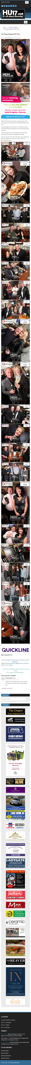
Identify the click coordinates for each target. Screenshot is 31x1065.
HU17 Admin (8, 37)
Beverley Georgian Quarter (22, 660)
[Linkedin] (9, 6)
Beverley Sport (5, 1053)
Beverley (21, 663)
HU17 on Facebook (6, 1022)
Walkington (15, 661)
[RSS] (4, 6)
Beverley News (5, 1050)
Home (4, 27)
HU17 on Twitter (5, 1025)
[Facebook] (16, 6)
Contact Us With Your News (8, 1020)
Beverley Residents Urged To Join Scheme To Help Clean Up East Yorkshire (13, 1034)
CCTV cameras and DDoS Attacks (15, 672)
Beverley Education (6, 1055)
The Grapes (10, 665)
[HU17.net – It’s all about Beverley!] (13, 13)
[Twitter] (13, 6)
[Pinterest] (11, 6)
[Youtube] (7, 6)
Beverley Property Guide (8, 660)
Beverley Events (5, 1058)
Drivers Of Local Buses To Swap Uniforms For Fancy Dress (15, 669)
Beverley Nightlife (13, 27)
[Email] (2, 6)
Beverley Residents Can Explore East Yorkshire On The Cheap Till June (14, 1039)
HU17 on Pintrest (5, 1027)
